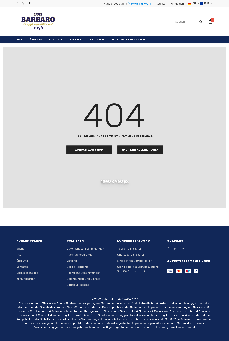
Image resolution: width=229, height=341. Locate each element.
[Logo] (38, 21)
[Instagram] (24, 3)
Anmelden (177, 3)
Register (161, 3)
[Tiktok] (30, 3)
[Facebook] (18, 3)
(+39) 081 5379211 (139, 3)
